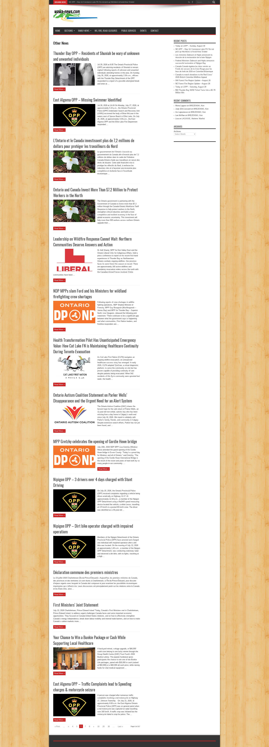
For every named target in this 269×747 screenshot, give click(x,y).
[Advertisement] (195, 185)
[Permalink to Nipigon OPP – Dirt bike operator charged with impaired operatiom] (74, 558)
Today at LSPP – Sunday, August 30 (190, 46)
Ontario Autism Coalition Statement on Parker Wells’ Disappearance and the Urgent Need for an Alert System (92, 398)
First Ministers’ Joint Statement (75, 605)
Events (143, 30)
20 (104, 726)
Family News (83, 30)
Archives (177, 131)
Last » (120, 726)
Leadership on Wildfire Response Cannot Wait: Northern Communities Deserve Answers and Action (92, 241)
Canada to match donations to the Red (83, 2)
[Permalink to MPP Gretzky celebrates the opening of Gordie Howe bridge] (74, 467)
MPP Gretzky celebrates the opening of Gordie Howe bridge (95, 441)
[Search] (214, 2)
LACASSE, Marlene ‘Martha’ (193, 118)
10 (98, 726)
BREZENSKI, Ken (196, 106)
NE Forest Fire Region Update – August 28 (192, 84)
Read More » (59, 89)
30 (109, 726)
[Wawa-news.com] (75, 20)
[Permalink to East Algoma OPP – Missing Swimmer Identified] (74, 126)
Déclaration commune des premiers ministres (85, 572)
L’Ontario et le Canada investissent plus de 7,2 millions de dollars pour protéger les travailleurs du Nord (93, 143)
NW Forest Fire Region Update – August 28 (192, 80)
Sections (68, 30)
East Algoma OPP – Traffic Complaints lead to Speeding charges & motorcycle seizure (92, 686)
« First (57, 726)
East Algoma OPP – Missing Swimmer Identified (87, 100)
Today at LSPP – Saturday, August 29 (190, 87)
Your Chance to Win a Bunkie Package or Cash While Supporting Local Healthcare (89, 640)
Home (57, 30)
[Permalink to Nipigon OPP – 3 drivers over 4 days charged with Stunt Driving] (74, 511)
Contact (155, 30)
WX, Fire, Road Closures (106, 30)
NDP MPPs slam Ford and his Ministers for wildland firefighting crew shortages (90, 293)
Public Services (128, 30)
